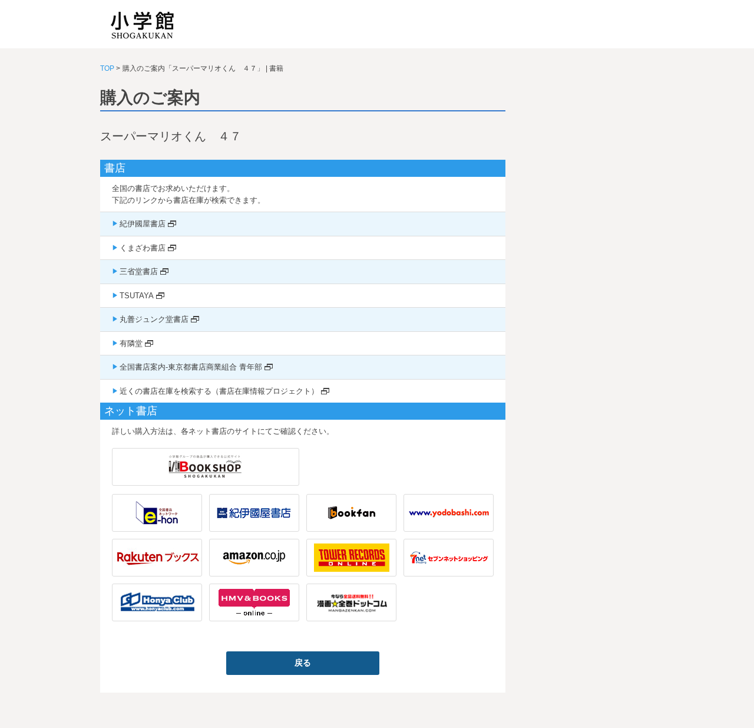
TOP (107, 68)
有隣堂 (131, 343)
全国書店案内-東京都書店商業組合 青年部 (191, 367)
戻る (303, 662)
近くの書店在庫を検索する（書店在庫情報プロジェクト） (219, 391)
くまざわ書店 (143, 247)
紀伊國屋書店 (143, 223)
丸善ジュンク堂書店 (154, 319)
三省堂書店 (139, 271)
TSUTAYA (137, 295)
